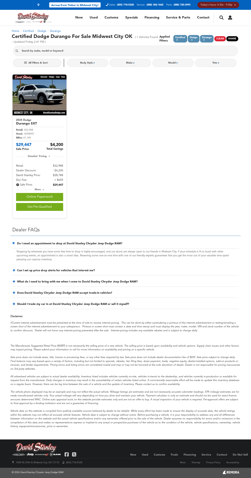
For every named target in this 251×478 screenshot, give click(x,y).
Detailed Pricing (37, 156)
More (38, 189)
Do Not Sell (240, 454)
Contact (203, 17)
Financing (152, 17)
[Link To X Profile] (74, 454)
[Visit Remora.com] (231, 473)
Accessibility (232, 462)
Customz (111, 17)
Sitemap (196, 462)
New (79, 17)
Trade (174, 454)
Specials (131, 17)
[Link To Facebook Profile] (67, 454)
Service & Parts (178, 17)
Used (94, 17)
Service (206, 454)
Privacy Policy (213, 462)
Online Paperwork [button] (39, 196)
